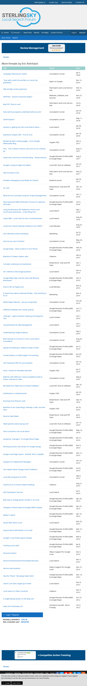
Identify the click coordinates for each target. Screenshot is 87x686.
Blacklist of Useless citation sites (15, 256)
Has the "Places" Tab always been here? (18, 576)
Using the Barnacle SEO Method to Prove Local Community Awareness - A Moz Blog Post (21, 210)
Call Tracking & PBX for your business (17, 363)
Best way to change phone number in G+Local (21, 500)
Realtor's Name (9, 515)
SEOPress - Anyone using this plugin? (17, 96)
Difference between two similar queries (18, 309)
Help (46, 673)
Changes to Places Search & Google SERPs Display (22, 507)
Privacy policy (39, 673)
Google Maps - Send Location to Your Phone (20, 249)
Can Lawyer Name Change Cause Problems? (20, 469)
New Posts (28, 32)
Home (6, 32)
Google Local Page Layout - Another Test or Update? (23, 454)
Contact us (9, 673)
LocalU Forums (57, 32)
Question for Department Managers (17, 462)
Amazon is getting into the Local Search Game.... (22, 127)
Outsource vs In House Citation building (18, 484)
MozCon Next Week (10, 416)
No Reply (44, 32)
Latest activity (6, 38)
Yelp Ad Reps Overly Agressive (15, 89)
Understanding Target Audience (15, 332)
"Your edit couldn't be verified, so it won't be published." (20, 81)
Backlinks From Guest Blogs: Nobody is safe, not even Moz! (24, 408)
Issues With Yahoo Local (12, 522)
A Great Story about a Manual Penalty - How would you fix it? (24, 294)
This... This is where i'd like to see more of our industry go (24, 149)
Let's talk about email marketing (15, 233)
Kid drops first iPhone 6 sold (14, 401)
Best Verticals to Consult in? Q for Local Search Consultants (21, 340)
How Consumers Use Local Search (16, 431)
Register (15, 38)
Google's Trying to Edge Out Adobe (17, 165)
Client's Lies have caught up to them (17, 583)
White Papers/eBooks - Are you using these (20, 302)
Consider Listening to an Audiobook (17, 264)
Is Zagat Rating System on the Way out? (18, 599)
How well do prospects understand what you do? (22, 112)
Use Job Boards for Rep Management (17, 325)
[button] (21, 32)
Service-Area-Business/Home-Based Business (21, 561)
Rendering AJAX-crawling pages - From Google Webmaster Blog (21, 142)
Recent (36, 32)
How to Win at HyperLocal (13, 287)
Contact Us (80, 2)
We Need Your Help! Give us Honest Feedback (21, 386)
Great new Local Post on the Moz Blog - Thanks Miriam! (25, 157)
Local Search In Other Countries (15, 591)
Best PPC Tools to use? (12, 104)
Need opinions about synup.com (16, 424)
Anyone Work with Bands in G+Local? (18, 530)
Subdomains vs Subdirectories (15, 393)
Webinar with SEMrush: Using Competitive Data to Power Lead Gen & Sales (22, 378)
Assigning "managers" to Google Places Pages (21, 439)
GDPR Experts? (9, 119)
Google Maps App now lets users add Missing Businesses (21, 279)
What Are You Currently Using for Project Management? (25, 195)
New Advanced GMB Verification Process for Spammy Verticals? (24, 203)
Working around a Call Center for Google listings (22, 446)
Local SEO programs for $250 (14, 477)
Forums (17, 32)
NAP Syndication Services (13, 492)
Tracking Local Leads (11, 545)
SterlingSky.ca (39, 2)
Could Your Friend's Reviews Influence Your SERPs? (23, 226)
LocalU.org (53, 2)
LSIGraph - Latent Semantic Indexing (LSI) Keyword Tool (23, 317)
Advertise (17, 673)
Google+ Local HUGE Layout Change (17, 538)
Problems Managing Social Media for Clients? (21, 180)
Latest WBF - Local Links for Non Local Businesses (22, 218)
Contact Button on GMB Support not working (20, 355)
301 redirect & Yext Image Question (17, 271)
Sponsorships (66, 2)
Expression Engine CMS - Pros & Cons (17, 135)
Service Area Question (11, 568)
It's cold (6, 188)
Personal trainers (9, 553)
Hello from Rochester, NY (13, 606)
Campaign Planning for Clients (15, 74)
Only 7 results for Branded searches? (17, 370)
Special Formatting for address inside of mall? (21, 348)
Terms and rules (27, 673)
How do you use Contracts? (13, 241)
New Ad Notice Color (11, 173)
